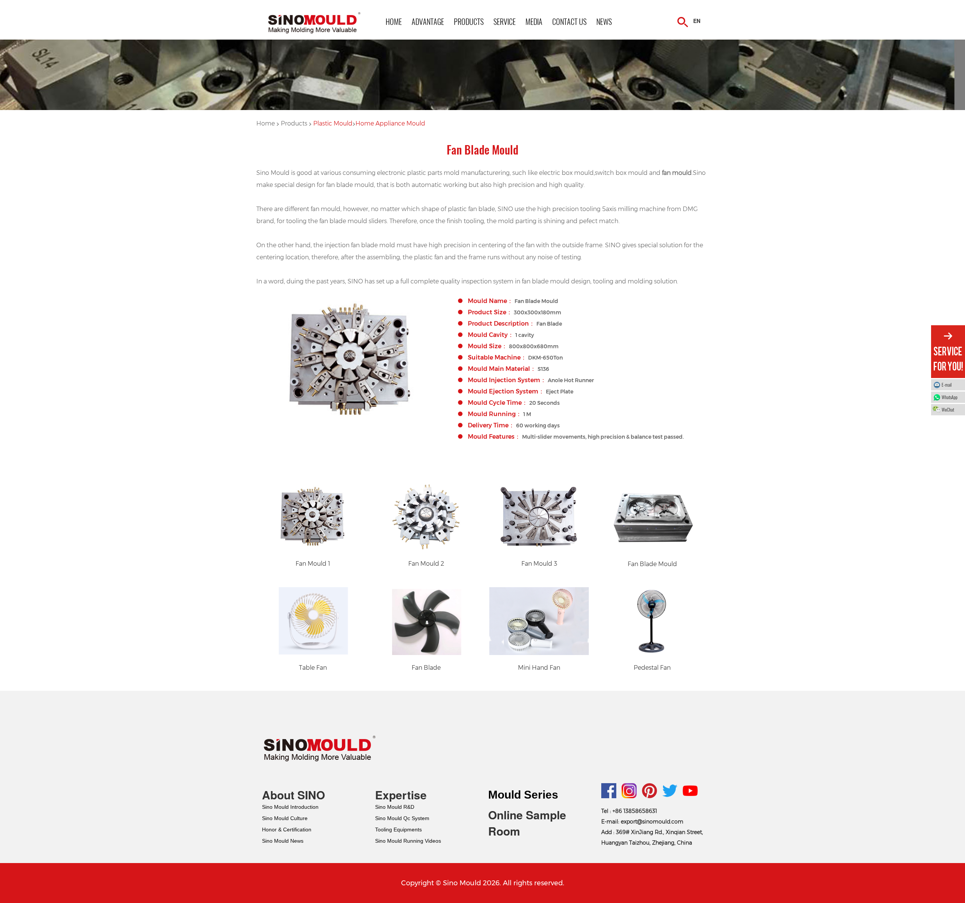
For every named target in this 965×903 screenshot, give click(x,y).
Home (265, 123)
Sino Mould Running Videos (408, 841)
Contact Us (569, 21)
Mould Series (523, 794)
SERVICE (504, 21)
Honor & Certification (286, 829)
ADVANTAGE (428, 21)
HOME (394, 21)
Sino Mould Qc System (402, 818)
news (604, 21)
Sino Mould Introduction (290, 807)
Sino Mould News (282, 841)
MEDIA (533, 21)
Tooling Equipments (398, 829)
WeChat (948, 409)
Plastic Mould (332, 123)
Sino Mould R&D (394, 807)
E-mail (946, 384)
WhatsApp (949, 397)
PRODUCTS (469, 21)
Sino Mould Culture (285, 818)
